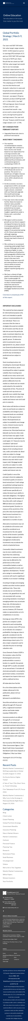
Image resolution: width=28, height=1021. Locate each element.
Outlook (6, 840)
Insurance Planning (9, 830)
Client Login (5, 961)
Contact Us (16, 959)
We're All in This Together (12, 868)
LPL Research (6, 959)
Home (4, 953)
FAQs (15, 957)
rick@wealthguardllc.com (13, 907)
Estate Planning (8, 819)
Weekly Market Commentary (13, 871)
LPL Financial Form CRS (14, 978)
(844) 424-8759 (12, 903)
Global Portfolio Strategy (12, 823)
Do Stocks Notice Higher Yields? (10, 939)
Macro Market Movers (11, 833)
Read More (6, 926)
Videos (5, 864)
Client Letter (7, 816)
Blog (4, 812)
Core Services (17, 955)
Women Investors (9, 878)
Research (6, 850)
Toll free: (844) (7, 905)
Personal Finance (9, 843)
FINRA (14, 976)
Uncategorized (8, 861)
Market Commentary (10, 837)
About (15, 953)
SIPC (18, 976)
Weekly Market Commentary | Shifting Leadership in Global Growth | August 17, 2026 (13, 771)
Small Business (8, 857)
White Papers (7, 874)
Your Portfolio (8, 881)
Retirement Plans (9, 854)
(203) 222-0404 (11, 901)
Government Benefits (10, 826)
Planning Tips (7, 847)
